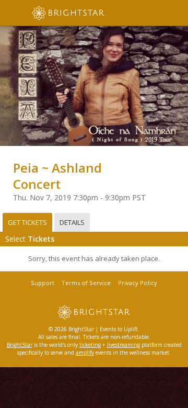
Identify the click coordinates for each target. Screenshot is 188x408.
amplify (85, 352)
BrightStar (19, 344)
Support (42, 283)
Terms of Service (86, 283)
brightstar (83, 13)
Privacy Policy (137, 283)
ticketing (90, 344)
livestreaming (123, 344)
